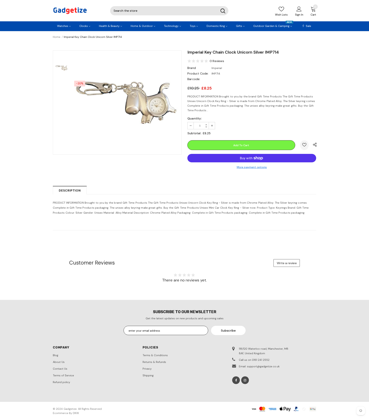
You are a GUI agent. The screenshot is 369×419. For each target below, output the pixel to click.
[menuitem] (64, 26)
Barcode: (193, 79)
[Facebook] (236, 380)
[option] (126, 103)
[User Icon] (299, 9)
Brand (191, 68)
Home (56, 37)
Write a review (287, 263)
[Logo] (78, 10)
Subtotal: (194, 133)
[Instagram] (245, 380)
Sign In (299, 14)
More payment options (252, 167)
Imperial (217, 68)
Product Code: (198, 73)
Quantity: (194, 118)
